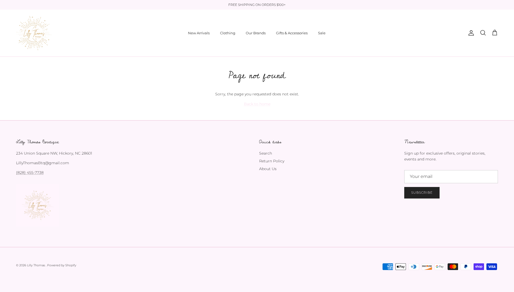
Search (265, 153)
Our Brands (256, 33)
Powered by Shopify (61, 265)
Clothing (227, 33)
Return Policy (271, 161)
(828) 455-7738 (30, 172)
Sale (322, 33)
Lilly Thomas (36, 265)
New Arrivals (199, 33)
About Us (268, 168)
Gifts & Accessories (292, 33)
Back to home (257, 104)
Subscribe (422, 192)
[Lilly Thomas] (34, 33)
